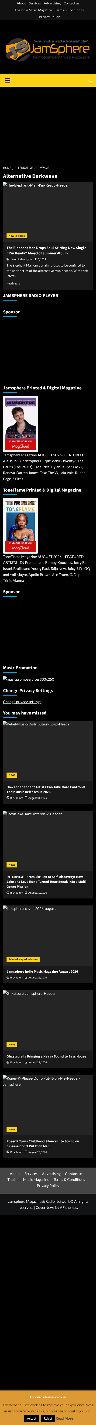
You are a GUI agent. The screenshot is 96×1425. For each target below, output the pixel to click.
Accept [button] (31, 1418)
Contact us (71, 3)
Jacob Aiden (17, 259)
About (21, 3)
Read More (13, 283)
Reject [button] (48, 1418)
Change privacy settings (22, 701)
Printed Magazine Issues (23, 959)
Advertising (52, 3)
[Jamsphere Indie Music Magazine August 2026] (48, 935)
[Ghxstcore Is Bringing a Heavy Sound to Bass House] (48, 1020)
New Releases (17, 236)
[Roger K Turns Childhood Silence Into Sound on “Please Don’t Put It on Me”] (48, 1105)
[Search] (90, 80)
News (12, 775)
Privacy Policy (49, 17)
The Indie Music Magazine (33, 10)
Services (35, 3)
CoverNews (45, 1207)
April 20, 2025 (38, 259)
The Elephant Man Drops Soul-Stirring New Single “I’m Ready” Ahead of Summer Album (46, 250)
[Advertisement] (48, 123)
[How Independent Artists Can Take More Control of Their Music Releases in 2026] (48, 751)
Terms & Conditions (69, 10)
